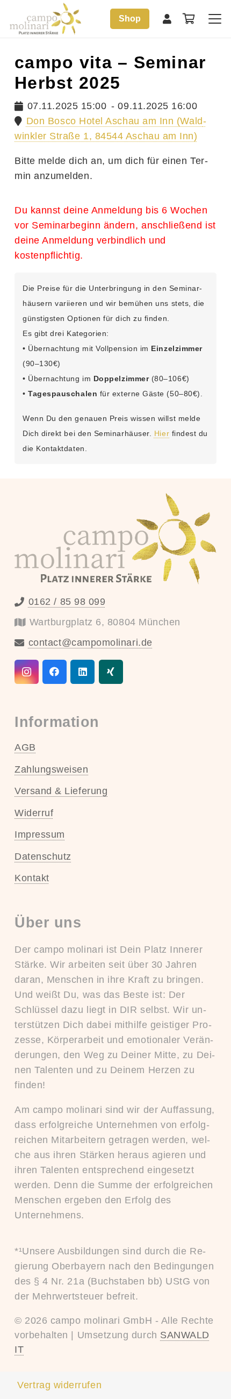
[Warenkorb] (189, 19)
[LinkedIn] (82, 672)
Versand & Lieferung (61, 791)
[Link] (167, 18)
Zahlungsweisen (52, 769)
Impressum (40, 834)
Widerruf (34, 813)
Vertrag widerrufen (59, 1385)
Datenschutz (43, 856)
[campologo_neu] (45, 19)
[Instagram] (27, 672)
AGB (25, 747)
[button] (215, 18)
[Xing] (111, 672)
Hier (161, 433)
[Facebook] (54, 672)
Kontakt (32, 878)
